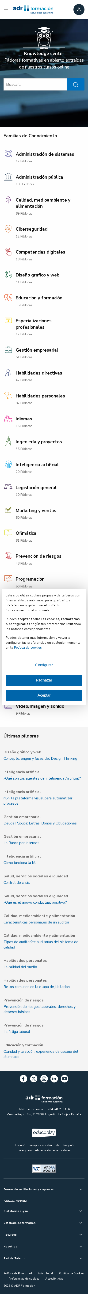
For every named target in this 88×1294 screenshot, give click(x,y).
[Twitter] (34, 1079)
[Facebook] (23, 1079)
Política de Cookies (71, 1273)
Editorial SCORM (15, 1201)
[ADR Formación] (33, 9)
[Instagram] (44, 1079)
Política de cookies (28, 647)
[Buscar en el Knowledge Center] (75, 84)
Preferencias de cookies (24, 1279)
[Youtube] (64, 1079)
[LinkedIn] (54, 1079)
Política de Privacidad (18, 1273)
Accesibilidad (54, 1279)
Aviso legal (45, 1273)
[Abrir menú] (6, 9)
